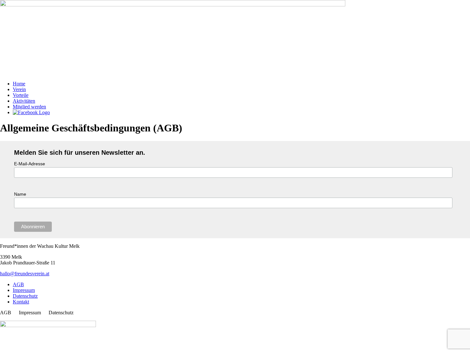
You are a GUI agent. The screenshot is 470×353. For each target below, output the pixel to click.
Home (19, 83)
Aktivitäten (24, 101)
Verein (19, 89)
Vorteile (20, 95)
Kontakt (21, 301)
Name (20, 194)
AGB (18, 284)
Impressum (24, 290)
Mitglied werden (29, 106)
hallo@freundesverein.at (24, 273)
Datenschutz (25, 296)
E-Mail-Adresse (29, 163)
